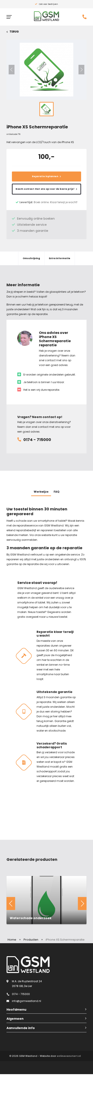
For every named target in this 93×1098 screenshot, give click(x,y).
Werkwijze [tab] (41, 491)
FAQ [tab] (56, 491)
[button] (11, 69)
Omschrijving (31, 258)
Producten (31, 940)
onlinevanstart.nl (69, 1056)
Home (12, 940)
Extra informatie (59, 258)
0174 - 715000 (37, 439)
